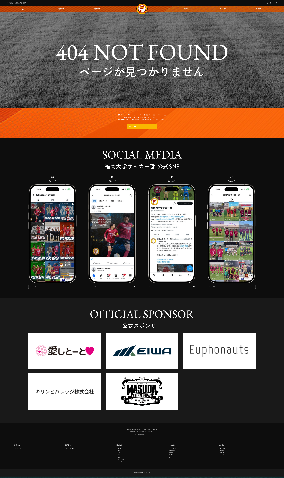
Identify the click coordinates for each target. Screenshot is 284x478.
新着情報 (61, 9)
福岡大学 (222, 448)
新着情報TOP (18, 448)
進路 (170, 457)
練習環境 (171, 452)
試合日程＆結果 (70, 448)
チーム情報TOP (172, 448)
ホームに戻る (132, 126)
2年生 (119, 455)
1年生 (119, 457)
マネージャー (121, 462)
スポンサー (222, 455)
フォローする (33, 287)
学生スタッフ (121, 459)
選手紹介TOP (121, 448)
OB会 (221, 452)
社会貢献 (171, 455)
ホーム (26, 9)
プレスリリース (19, 450)
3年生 (119, 452)
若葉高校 (222, 450)
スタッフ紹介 (172, 450)
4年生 (119, 450)
